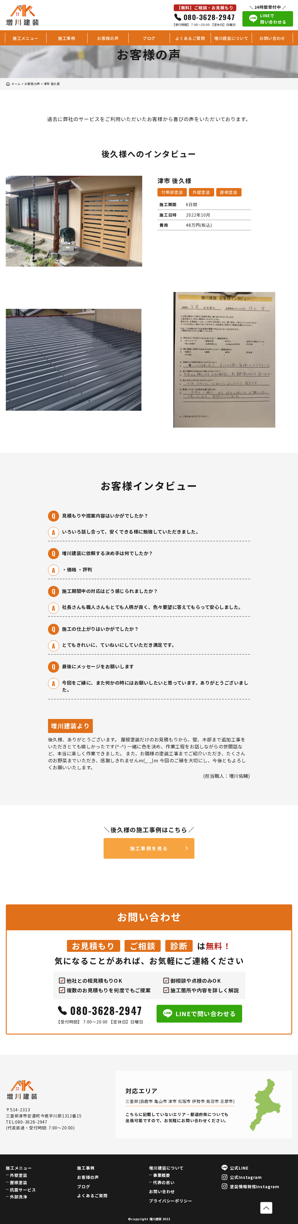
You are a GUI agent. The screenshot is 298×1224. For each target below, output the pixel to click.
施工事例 (66, 38)
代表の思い (164, 1182)
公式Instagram (246, 1177)
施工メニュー (25, 38)
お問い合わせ (272, 38)
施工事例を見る (149, 848)
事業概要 (162, 1175)
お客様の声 (107, 38)
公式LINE (239, 1168)
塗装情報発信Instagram (254, 1186)
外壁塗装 (18, 1175)
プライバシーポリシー (171, 1201)
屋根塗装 (18, 1182)
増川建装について (231, 38)
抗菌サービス (23, 1190)
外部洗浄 (18, 1197)
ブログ (149, 38)
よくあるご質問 (190, 38)
